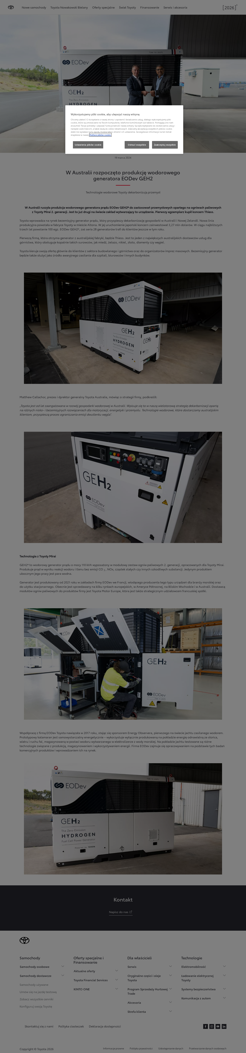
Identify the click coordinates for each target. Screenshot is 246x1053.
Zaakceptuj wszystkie (165, 144)
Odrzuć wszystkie (137, 144)
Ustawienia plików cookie (88, 144)
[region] (124, 129)
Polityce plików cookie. (100, 134)
